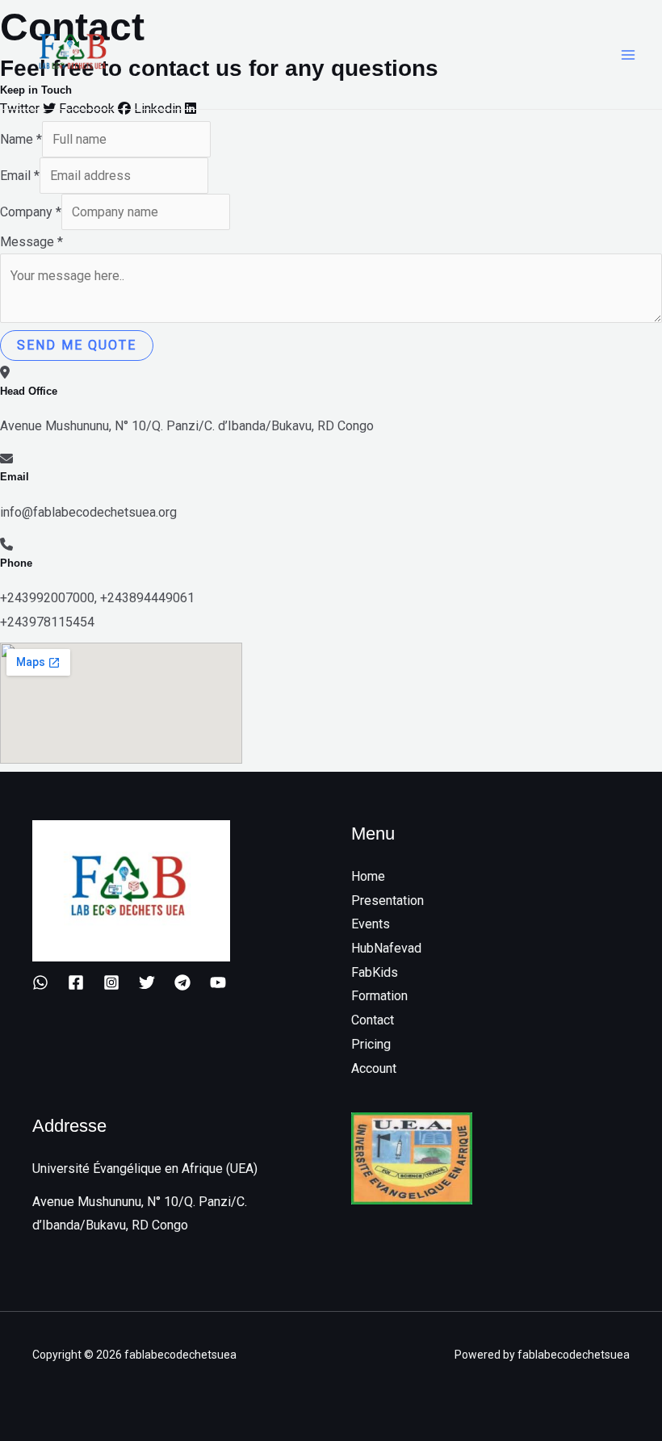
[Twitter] (147, 982)
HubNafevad (386, 948)
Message (31, 241)
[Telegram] (182, 982)
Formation (379, 995)
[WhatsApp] (40, 982)
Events (370, 924)
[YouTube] (218, 982)
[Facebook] (76, 982)
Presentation (387, 900)
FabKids (374, 972)
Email (20, 175)
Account (373, 1068)
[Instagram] (111, 982)
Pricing (371, 1044)
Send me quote (76, 345)
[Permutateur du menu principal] (628, 55)
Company (30, 212)
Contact (372, 1020)
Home (368, 876)
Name (21, 139)
